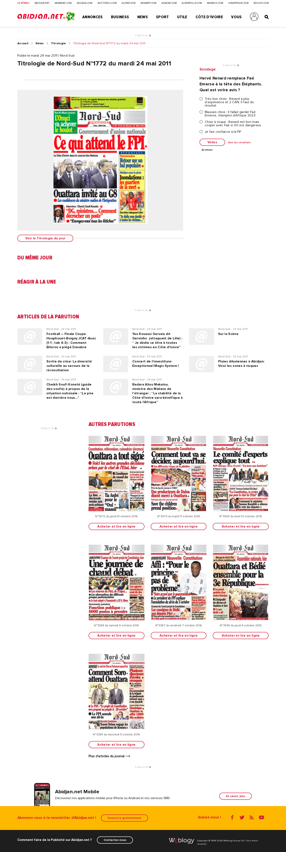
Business (120, 17)
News (142, 17)
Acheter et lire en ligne (116, 526)
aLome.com (128, 3)
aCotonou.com (107, 3)
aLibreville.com (192, 3)
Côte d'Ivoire (209, 17)
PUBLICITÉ (142, 36)
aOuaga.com (85, 3)
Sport (162, 17)
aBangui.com (215, 3)
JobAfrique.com (238, 3)
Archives (207, 150)
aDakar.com (169, 3)
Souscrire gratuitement (124, 818)
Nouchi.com (261, 3)
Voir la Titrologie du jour (45, 238)
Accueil (22, 43)
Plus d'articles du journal (107, 756)
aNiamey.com (148, 3)
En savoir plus (235, 796)
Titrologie (58, 43)
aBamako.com (63, 3)
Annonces (92, 17)
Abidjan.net (42, 3)
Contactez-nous (115, 840)
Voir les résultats (239, 142)
